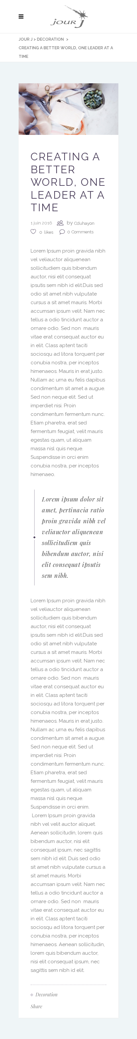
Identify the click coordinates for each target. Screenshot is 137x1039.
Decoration (50, 39)
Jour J (26, 39)
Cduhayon (84, 223)
